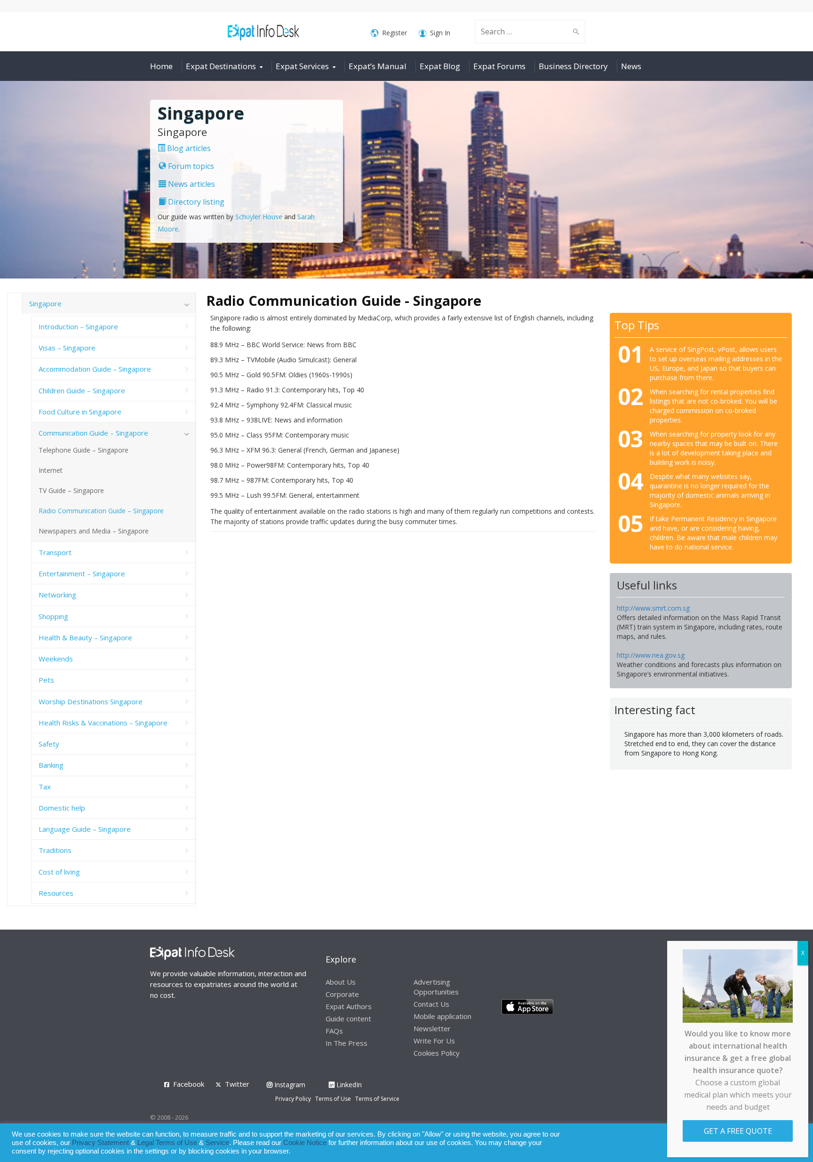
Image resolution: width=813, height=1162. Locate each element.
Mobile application (442, 1016)
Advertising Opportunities (436, 986)
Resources (56, 893)
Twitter (237, 1084)
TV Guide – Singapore (71, 490)
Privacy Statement (100, 1142)
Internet (51, 470)
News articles (190, 184)
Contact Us (431, 1004)
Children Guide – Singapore (82, 390)
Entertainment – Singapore (82, 573)
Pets (46, 679)
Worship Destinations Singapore (91, 701)
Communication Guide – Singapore (93, 433)
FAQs (334, 1030)
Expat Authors (349, 1006)
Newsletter (432, 1028)
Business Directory (573, 66)
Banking (51, 765)
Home (161, 66)
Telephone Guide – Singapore (83, 450)
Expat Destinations (221, 66)
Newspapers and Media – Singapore (94, 530)
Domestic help (62, 807)
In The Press (346, 1043)
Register (394, 32)
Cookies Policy (437, 1053)
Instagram (288, 1084)
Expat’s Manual (377, 66)
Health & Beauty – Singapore (85, 637)
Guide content (348, 1018)
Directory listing (195, 202)
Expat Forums (499, 66)
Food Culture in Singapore (80, 411)
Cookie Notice (305, 1142)
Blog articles (188, 148)
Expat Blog (440, 66)
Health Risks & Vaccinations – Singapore (103, 722)
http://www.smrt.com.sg (653, 608)
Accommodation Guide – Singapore (95, 369)
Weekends (56, 658)
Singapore (45, 303)
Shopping (53, 616)
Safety (49, 743)
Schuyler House (258, 216)
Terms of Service (377, 1099)
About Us (341, 982)
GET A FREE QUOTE (738, 1131)
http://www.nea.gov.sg (651, 655)
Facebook (188, 1084)
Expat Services (302, 66)
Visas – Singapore (67, 347)
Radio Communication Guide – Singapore (101, 510)
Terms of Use (333, 1099)
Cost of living (59, 871)
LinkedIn (348, 1084)
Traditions (55, 850)
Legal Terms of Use (167, 1142)
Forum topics (190, 166)
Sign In (440, 32)
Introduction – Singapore (78, 326)
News (631, 66)
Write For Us (434, 1040)
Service (217, 1142)
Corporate (342, 994)
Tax (45, 786)
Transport (55, 552)
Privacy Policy (293, 1099)
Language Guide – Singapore (85, 829)
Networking (57, 594)
